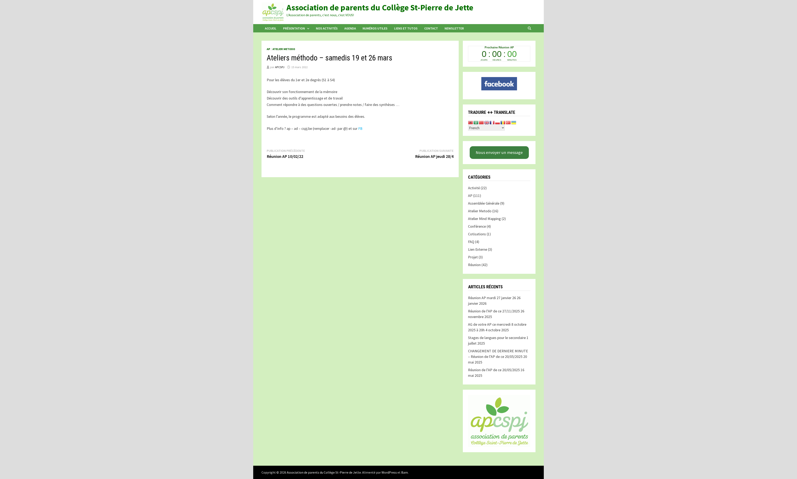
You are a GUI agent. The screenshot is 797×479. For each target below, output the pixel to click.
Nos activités (327, 28)
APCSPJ (279, 67)
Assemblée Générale (483, 203)
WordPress (389, 472)
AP (268, 49)
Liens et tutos (406, 28)
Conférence (477, 226)
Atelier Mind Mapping (484, 218)
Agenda (350, 28)
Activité (474, 187)
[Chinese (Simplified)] (481, 122)
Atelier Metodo (284, 49)
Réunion (474, 264)
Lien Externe (477, 249)
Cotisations (477, 234)
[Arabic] (476, 122)
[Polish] (497, 122)
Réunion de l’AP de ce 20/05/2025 (494, 369)
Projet (473, 257)
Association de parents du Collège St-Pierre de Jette (379, 7)
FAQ (471, 241)
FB (360, 128)
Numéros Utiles (375, 28)
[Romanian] (503, 122)
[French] (492, 122)
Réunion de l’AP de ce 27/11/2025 (494, 311)
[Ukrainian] (514, 122)
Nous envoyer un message (499, 152)
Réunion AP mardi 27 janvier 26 (492, 297)
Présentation (294, 28)
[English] (487, 122)
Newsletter (454, 28)
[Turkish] (508, 122)
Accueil (270, 28)
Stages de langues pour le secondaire (497, 337)
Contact (431, 28)
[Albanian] (470, 122)
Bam (404, 472)
